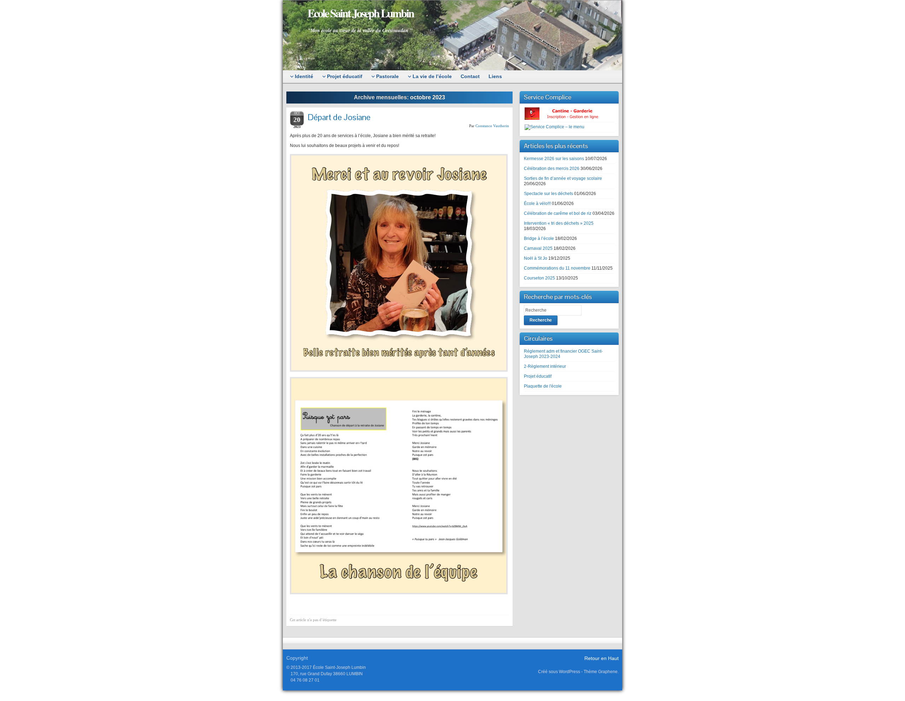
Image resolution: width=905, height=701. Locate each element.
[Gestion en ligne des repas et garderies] (567, 113)
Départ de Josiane (339, 117)
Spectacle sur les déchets (548, 193)
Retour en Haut (601, 658)
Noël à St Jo (535, 258)
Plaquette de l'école (543, 386)
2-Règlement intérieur (545, 366)
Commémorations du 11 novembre (557, 268)
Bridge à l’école (539, 238)
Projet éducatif (537, 376)
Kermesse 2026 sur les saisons (554, 158)
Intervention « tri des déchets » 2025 (559, 223)
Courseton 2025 (539, 278)
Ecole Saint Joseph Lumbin (361, 13)
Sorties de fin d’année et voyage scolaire (563, 178)
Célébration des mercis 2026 (551, 168)
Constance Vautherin (492, 126)
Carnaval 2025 (538, 248)
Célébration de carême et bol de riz (557, 213)
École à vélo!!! (537, 203)
